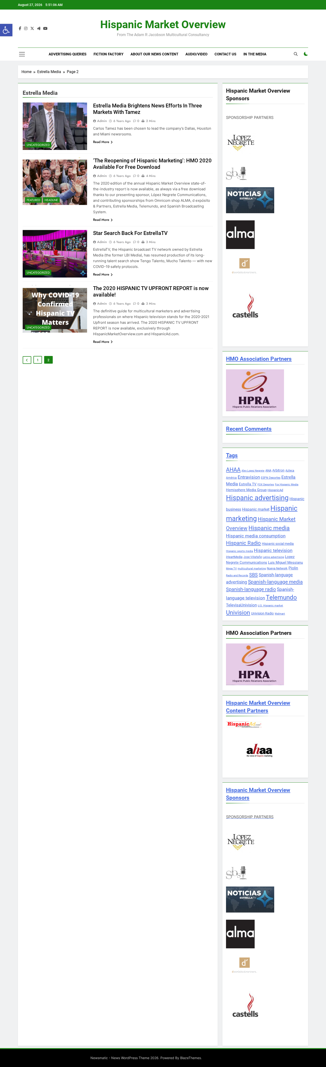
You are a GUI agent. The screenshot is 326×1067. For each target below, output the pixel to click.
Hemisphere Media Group (246, 490)
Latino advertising (273, 557)
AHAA (233, 470)
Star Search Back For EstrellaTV (130, 233)
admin (102, 120)
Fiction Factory (108, 54)
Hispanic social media (278, 544)
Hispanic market (255, 509)
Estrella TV (248, 484)
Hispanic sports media (239, 551)
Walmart (280, 613)
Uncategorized (38, 145)
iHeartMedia (234, 557)
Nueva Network (277, 568)
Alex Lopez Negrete (253, 470)
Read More (101, 141)
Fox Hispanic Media (286, 484)
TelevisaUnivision (241, 605)
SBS (253, 575)
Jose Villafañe (252, 557)
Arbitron (278, 470)
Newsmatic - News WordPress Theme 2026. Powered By (135, 1058)
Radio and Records (237, 575)
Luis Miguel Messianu (285, 562)
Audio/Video (196, 54)
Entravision (249, 477)
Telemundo (281, 597)
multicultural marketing (252, 568)
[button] (6, 30)
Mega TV (231, 568)
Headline (51, 200)
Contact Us (225, 54)
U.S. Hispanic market (270, 605)
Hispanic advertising (257, 498)
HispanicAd (275, 490)
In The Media (254, 54)
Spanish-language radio (251, 589)
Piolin (293, 568)
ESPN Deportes (270, 477)
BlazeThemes (190, 1058)
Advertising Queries (67, 54)
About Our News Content (154, 54)
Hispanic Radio (243, 543)
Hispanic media (269, 528)
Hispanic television (273, 550)
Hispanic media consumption (255, 536)
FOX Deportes (266, 484)
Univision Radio (262, 613)
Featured (33, 200)
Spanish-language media (275, 582)
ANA (268, 470)
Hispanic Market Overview (163, 24)
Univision (238, 612)
